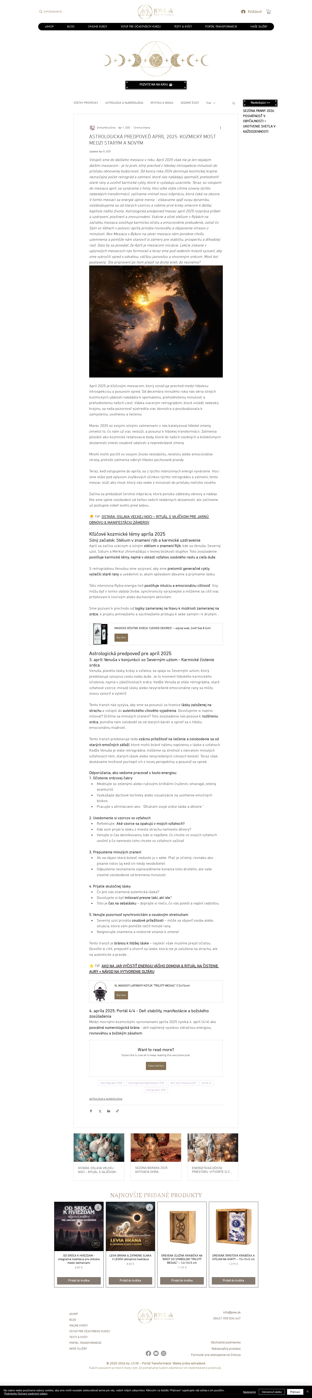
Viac (208, 103)
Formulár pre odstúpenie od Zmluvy (216, 1355)
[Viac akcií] (220, 128)
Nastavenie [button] (249, 1392)
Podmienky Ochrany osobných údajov (25, 1393)
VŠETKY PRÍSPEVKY (85, 103)
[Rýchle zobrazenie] (78, 1226)
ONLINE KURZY (78, 1326)
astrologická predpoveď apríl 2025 (146, 1083)
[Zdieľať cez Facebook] (91, 1111)
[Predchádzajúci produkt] (49, 1244)
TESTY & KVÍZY (78, 1337)
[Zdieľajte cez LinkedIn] (108, 1111)
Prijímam (295, 1392)
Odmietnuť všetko (272, 1392)
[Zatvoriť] (308, 1392)
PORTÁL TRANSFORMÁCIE (85, 1343)
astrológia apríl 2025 (111, 1083)
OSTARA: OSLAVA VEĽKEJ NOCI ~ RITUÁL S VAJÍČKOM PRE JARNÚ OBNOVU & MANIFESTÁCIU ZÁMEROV (97, 1170)
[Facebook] (148, 1353)
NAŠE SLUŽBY (78, 1349)
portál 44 (206, 1083)
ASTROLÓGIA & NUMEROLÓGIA (124, 103)
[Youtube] (156, 1353)
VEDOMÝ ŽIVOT (190, 103)
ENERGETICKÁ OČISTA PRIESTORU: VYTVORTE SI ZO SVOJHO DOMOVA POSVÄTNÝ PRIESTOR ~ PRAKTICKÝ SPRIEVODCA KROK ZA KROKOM (212, 1170)
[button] (269, 11)
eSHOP (73, 1314)
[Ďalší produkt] (263, 1244)
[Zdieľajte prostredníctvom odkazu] (117, 1111)
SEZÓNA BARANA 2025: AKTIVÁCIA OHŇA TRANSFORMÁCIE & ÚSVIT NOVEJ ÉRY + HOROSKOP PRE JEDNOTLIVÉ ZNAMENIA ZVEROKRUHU (155, 1170)
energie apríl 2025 (156, 1090)
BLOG (72, 1320)
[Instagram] (163, 1353)
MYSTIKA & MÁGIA (162, 103)
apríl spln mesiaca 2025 (183, 1083)
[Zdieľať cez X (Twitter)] (99, 1111)
